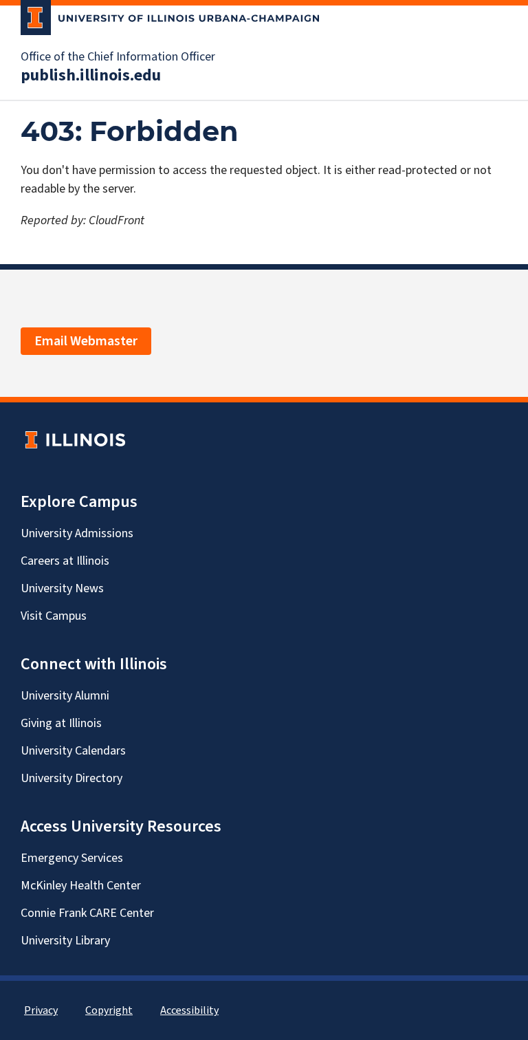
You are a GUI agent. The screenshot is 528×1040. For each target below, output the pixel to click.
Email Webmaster (86, 341)
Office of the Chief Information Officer (118, 57)
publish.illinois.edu (91, 75)
